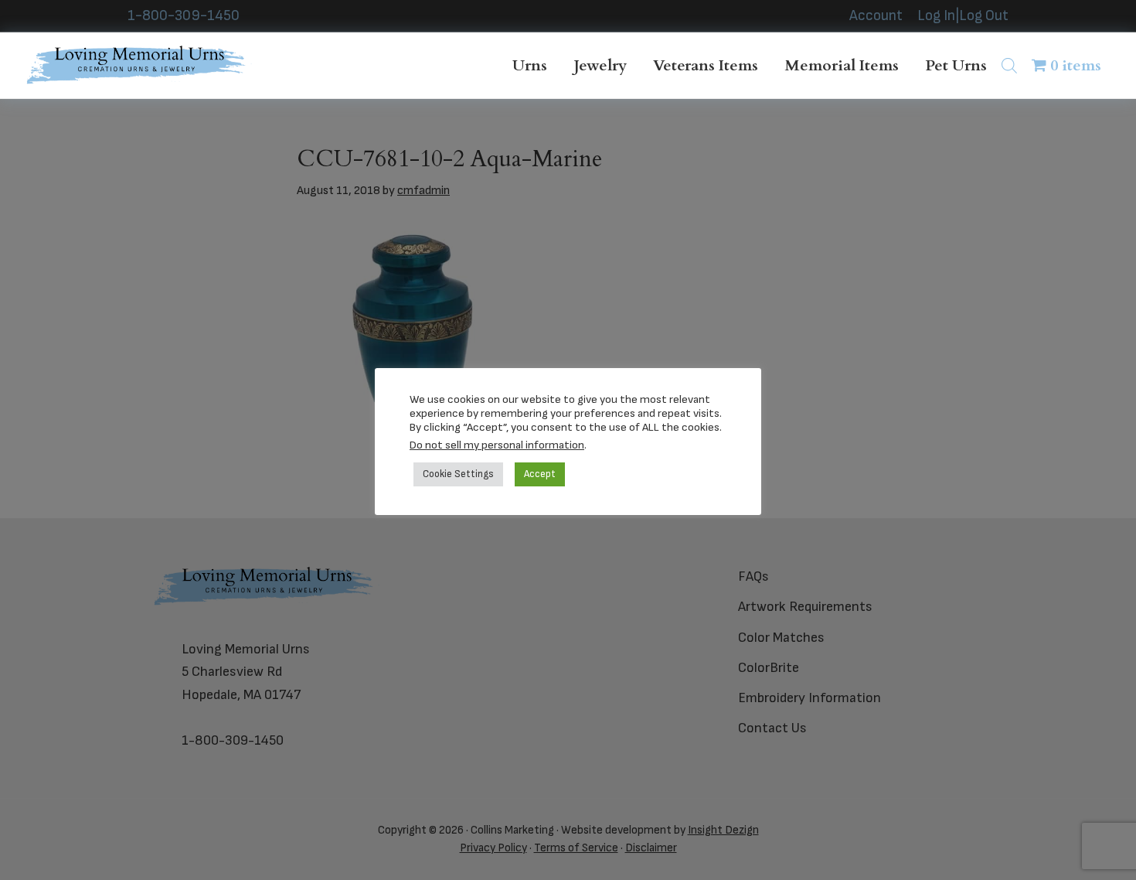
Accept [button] (540, 474)
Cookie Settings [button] (458, 474)
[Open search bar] (1009, 65)
